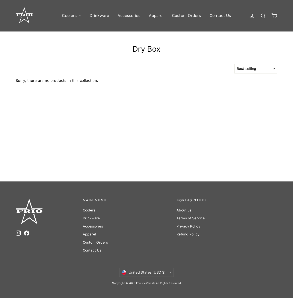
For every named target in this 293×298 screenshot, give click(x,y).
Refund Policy (188, 234)
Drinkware (99, 15)
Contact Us (220, 15)
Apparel (156, 15)
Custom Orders (186, 15)
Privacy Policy (188, 226)
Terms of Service (191, 218)
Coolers (70, 15)
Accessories (129, 15)
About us (184, 210)
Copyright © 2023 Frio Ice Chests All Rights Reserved (146, 283)
